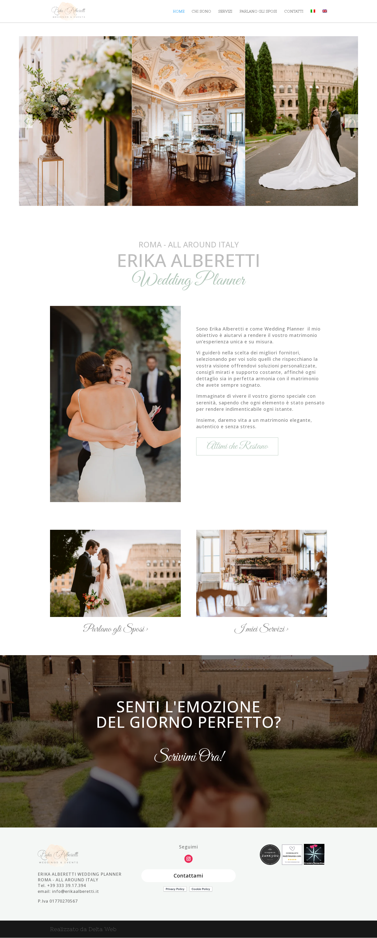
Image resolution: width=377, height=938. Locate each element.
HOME (178, 11)
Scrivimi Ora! (189, 757)
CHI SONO (201, 11)
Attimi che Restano (237, 446)
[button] (26, 121)
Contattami (188, 875)
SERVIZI (225, 11)
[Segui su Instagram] (188, 859)
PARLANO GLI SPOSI (258, 11)
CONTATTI (293, 11)
